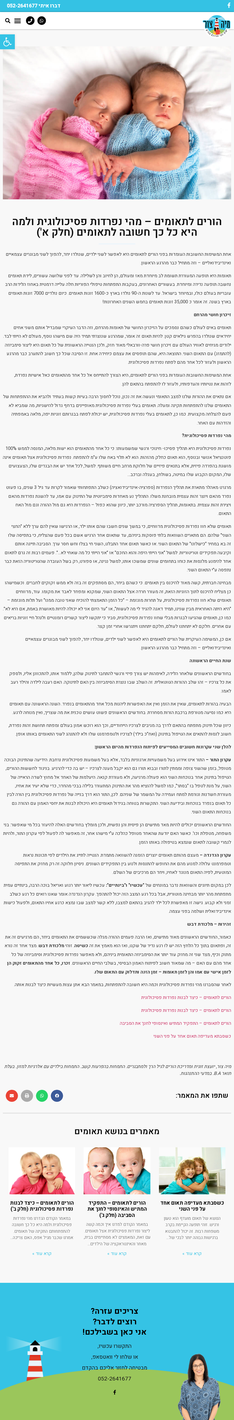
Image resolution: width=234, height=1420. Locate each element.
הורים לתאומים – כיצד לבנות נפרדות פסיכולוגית (186, 997)
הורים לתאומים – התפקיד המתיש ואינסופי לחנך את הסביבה (175, 1023)
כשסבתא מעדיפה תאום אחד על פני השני (192, 1036)
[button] (33, 6)
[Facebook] (229, 5)
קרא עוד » (192, 1253)
